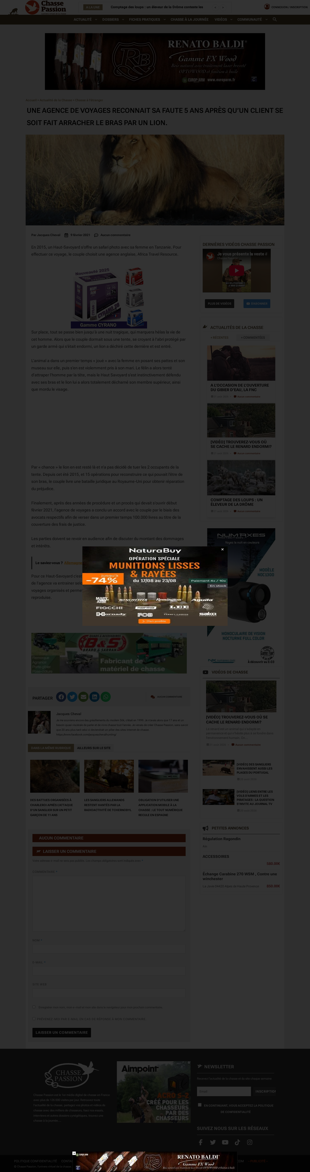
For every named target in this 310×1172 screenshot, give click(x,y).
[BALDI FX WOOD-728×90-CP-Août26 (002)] (155, 1161)
